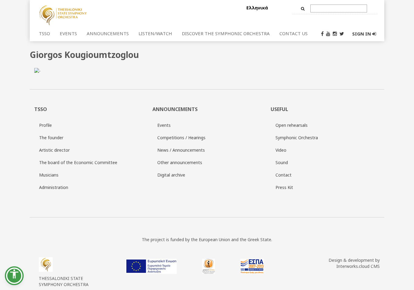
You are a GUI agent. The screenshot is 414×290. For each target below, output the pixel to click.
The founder (51, 137)
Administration (53, 187)
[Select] (98, 15)
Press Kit (284, 187)
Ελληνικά (257, 8)
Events (164, 125)
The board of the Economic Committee (78, 162)
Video (280, 150)
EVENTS (68, 33)
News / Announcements (181, 150)
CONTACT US (293, 33)
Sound (281, 162)
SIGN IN (362, 34)
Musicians (48, 175)
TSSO (44, 33)
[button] (14, 276)
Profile (45, 125)
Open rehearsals (291, 125)
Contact (283, 175)
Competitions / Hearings (181, 137)
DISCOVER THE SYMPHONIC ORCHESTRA (226, 33)
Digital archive (171, 175)
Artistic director (54, 150)
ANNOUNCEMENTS (108, 33)
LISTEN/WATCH (155, 33)
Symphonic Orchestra (296, 137)
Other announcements (179, 162)
